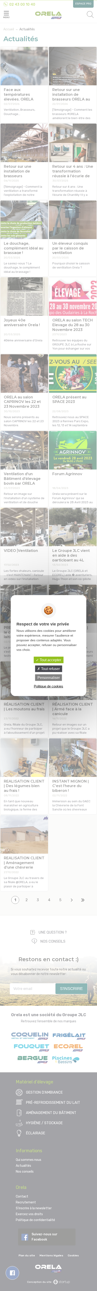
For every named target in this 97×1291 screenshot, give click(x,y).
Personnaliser (48, 678)
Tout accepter (50, 660)
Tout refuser (50, 669)
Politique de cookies (48, 686)
